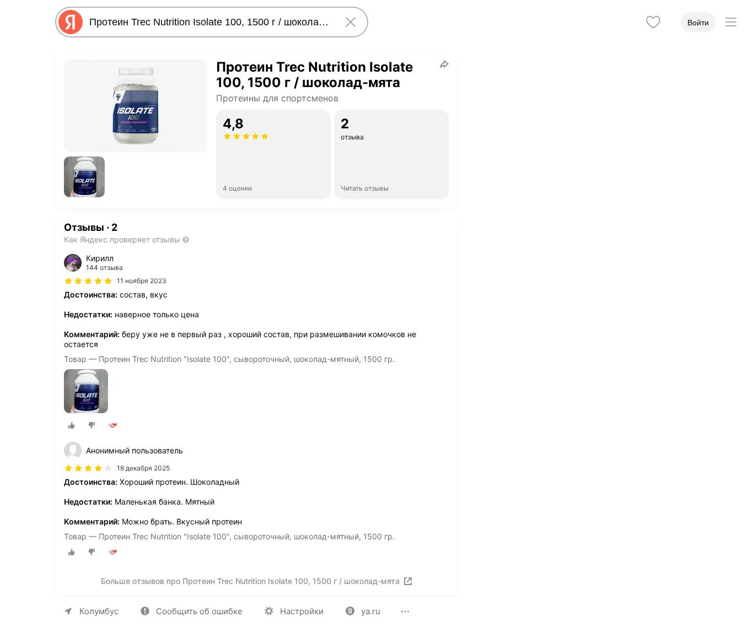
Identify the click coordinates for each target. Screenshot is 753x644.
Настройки (302, 611)
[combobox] (209, 22)
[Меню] (731, 22)
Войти (698, 22)
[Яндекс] (70, 22)
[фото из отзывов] (86, 392)
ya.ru (370, 611)
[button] (84, 176)
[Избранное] (653, 22)
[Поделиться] (444, 63)
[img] (88, 281)
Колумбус (99, 611)
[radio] (71, 425)
